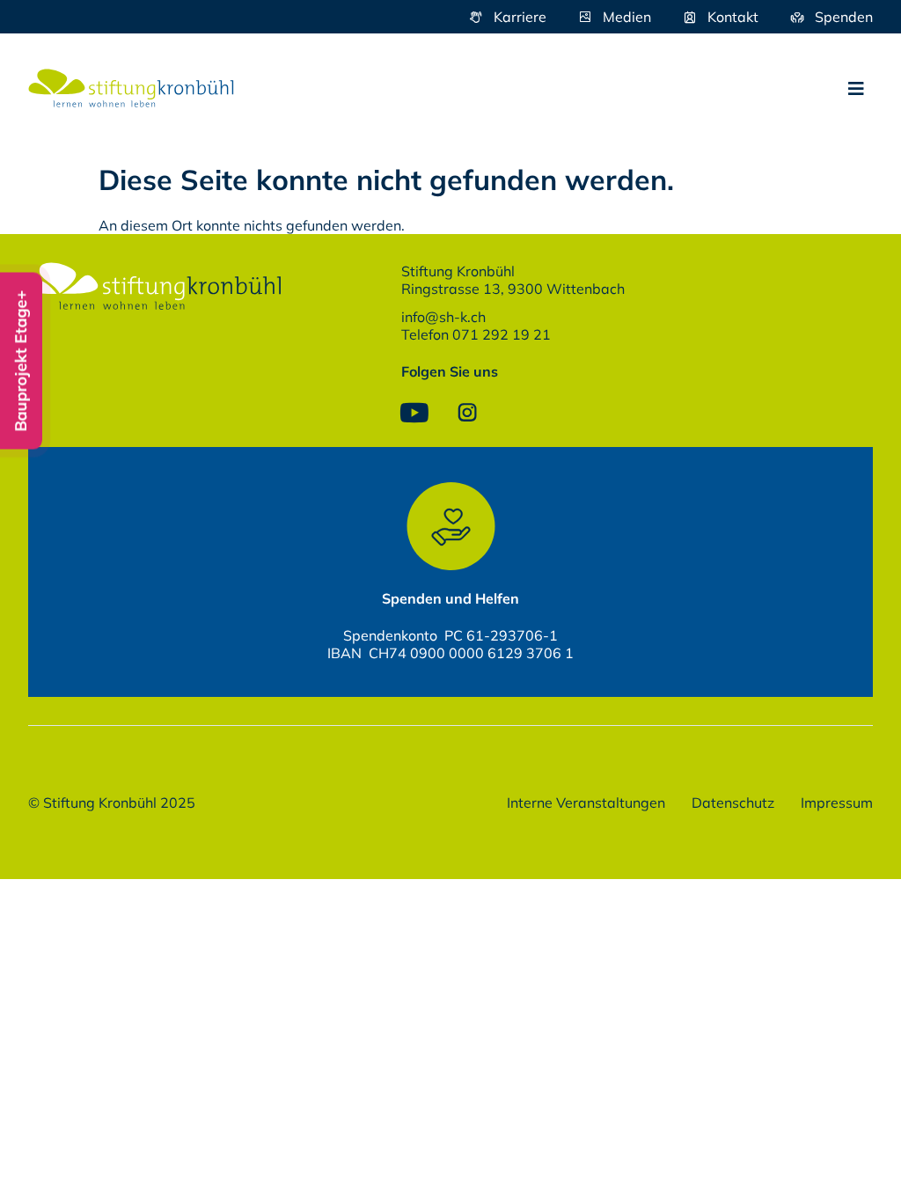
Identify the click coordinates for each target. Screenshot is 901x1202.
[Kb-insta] (467, 412)
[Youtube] (414, 412)
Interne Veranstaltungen (586, 802)
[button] (856, 88)
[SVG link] (131, 88)
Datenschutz (733, 802)
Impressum (837, 802)
